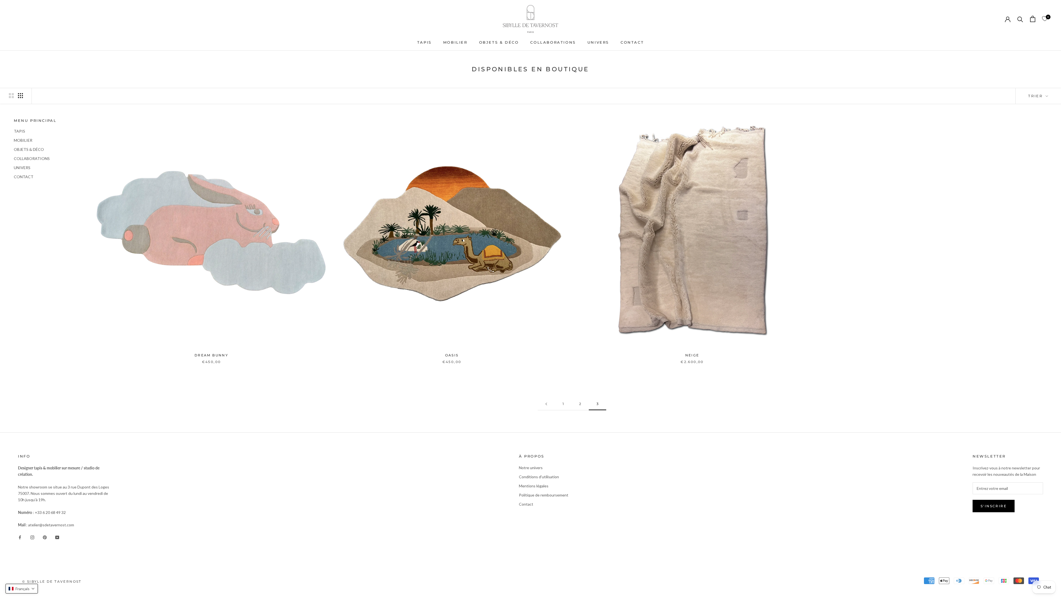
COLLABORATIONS (553, 42)
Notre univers (531, 467)
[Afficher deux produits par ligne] (11, 95)
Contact (526, 504)
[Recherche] (1020, 19)
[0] (1044, 18)
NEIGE (692, 355)
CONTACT (632, 42)
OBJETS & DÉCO (499, 42)
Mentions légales (533, 486)
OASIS (452, 355)
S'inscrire (994, 506)
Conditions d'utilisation (539, 476)
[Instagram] (32, 537)
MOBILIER (455, 42)
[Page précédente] (546, 404)
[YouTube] (57, 537)
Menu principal (35, 120)
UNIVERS (598, 42)
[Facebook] (20, 537)
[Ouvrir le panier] (1032, 19)
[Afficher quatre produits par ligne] (20, 95)
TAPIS (424, 42)
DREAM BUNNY (211, 355)
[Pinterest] (45, 537)
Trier (1036, 96)
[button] (22, 588)
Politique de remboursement (543, 495)
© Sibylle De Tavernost (52, 581)
